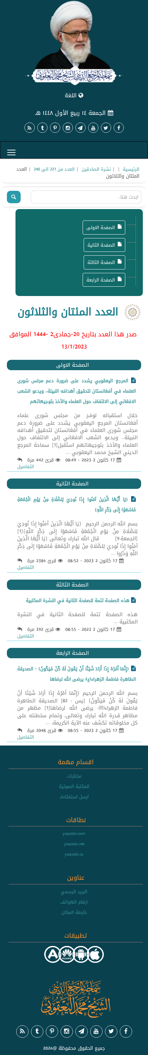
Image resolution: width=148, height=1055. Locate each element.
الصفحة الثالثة (101, 262)
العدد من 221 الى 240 (54, 169)
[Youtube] (93, 127)
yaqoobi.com (74, 833)
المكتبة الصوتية (74, 786)
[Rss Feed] (29, 127)
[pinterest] (55, 127)
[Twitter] (106, 127)
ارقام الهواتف (74, 902)
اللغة (71, 95)
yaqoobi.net (74, 844)
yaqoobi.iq (74, 854)
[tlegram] (80, 127)
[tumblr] (42, 127)
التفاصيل (25, 466)
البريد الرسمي (74, 891)
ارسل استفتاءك (74, 796)
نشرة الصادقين (96, 169)
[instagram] (68, 127)
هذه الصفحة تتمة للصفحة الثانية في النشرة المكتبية (77, 600)
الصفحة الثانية (101, 245)
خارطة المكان (74, 912)
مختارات (74, 776)
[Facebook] (119, 127)
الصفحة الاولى (100, 227)
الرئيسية (131, 169)
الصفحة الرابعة (100, 280)
